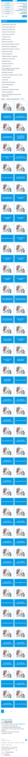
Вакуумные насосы (6, 39)
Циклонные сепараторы (7, 41)
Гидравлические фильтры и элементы (11, 49)
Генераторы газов (6, 36)
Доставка (7, 7)
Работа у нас (9, 744)
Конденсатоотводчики (7, 53)
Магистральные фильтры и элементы (11, 44)
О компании (7, 11)
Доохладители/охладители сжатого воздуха (12, 74)
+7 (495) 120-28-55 (7, 721)
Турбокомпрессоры (6, 66)
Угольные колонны (6, 77)
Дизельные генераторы (7, 72)
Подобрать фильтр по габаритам (9, 56)
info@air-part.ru (8, 722)
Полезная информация (7, 92)
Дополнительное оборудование (9, 46)
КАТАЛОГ (4, 21)
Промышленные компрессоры (9, 24)
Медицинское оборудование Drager (10, 89)
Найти (25, 16)
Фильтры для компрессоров (8, 29)
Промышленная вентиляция (8, 82)
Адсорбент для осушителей (8, 58)
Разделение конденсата (7, 63)
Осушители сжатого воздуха (8, 31)
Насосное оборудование (7, 84)
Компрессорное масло (7, 51)
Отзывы (7, 13)
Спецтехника (5, 79)
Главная (7, 3)
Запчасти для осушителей (8, 34)
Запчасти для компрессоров (8, 27)
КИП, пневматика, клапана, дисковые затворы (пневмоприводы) (10, 69)
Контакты (7, 9)
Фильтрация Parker (6, 61)
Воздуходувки (5, 87)
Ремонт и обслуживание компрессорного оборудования (11, 95)
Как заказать (7, 5)
